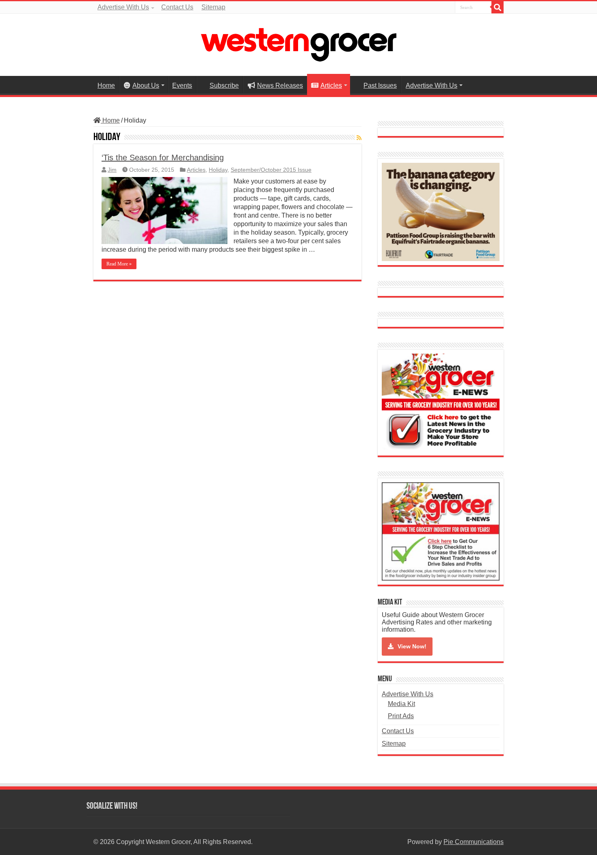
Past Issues (380, 85)
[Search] (497, 7)
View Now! (412, 646)
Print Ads (401, 715)
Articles (331, 85)
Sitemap (213, 7)
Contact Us (177, 7)
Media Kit (401, 703)
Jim (112, 170)
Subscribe (224, 85)
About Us (145, 85)
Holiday (218, 170)
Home (106, 85)
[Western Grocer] (298, 43)
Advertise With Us (123, 7)
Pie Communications (473, 841)
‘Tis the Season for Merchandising (163, 157)
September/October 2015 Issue (271, 170)
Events (182, 85)
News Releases (280, 85)
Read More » (119, 264)
